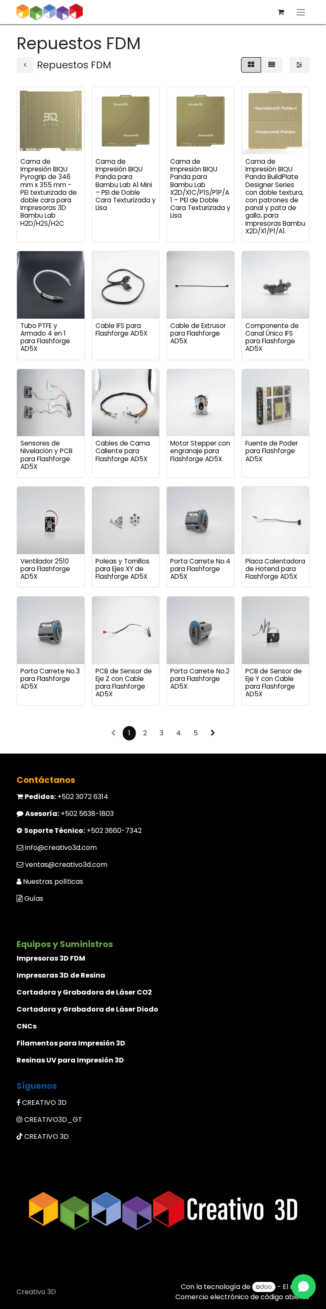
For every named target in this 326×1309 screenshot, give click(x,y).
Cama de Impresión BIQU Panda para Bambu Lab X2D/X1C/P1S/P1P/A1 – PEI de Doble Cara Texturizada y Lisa (200, 188)
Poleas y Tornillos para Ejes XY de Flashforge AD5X (122, 569)
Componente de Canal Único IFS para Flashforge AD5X (272, 337)
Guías (33, 898)
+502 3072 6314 (66, 797)
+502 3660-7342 (83, 830)
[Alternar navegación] (300, 12)
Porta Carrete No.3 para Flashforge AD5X (50, 679)
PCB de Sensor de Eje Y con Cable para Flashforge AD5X (273, 683)
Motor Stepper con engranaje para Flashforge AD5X (200, 451)
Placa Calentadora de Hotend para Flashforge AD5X (275, 569)
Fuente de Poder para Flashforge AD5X (271, 451)
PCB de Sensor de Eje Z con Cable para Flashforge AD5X (124, 683)
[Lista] (271, 65)
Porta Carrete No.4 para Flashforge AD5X (200, 569)
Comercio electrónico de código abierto (242, 1297)
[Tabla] (251, 65)
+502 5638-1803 (69, 813)
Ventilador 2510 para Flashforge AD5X (45, 569)
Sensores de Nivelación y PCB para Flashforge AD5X (46, 455)
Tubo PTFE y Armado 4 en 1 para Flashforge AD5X (45, 337)
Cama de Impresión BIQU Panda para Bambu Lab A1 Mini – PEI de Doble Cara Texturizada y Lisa (126, 184)
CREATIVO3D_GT (53, 1119)
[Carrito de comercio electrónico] (280, 11)
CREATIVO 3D (44, 1102)
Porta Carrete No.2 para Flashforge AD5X (200, 679)
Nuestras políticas (53, 881)
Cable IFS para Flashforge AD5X (121, 329)
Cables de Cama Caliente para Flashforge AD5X (123, 451)
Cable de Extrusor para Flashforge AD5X (198, 333)
